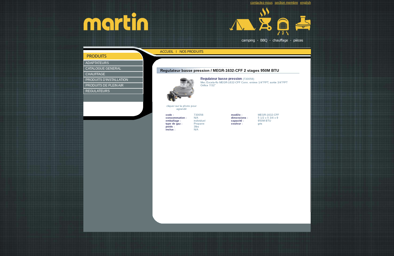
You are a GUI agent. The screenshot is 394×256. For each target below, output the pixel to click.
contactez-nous (261, 3)
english (305, 3)
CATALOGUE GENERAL (103, 68)
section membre (286, 3)
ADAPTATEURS (97, 63)
